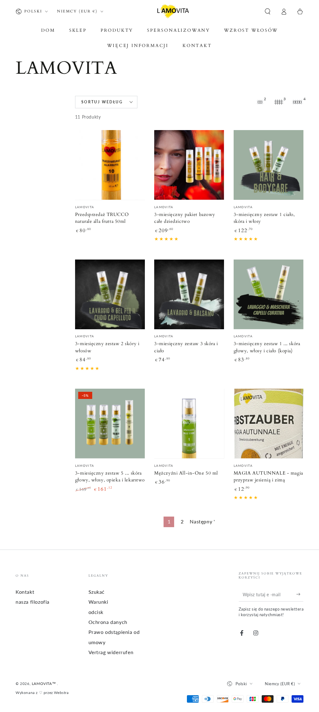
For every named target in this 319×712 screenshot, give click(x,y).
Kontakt (25, 592)
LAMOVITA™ (44, 683)
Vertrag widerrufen (111, 652)
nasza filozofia (33, 602)
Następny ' (202, 521)
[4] (297, 102)
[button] (267, 11)
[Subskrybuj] (299, 594)
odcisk (96, 612)
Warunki (98, 602)
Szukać (96, 592)
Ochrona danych (107, 622)
